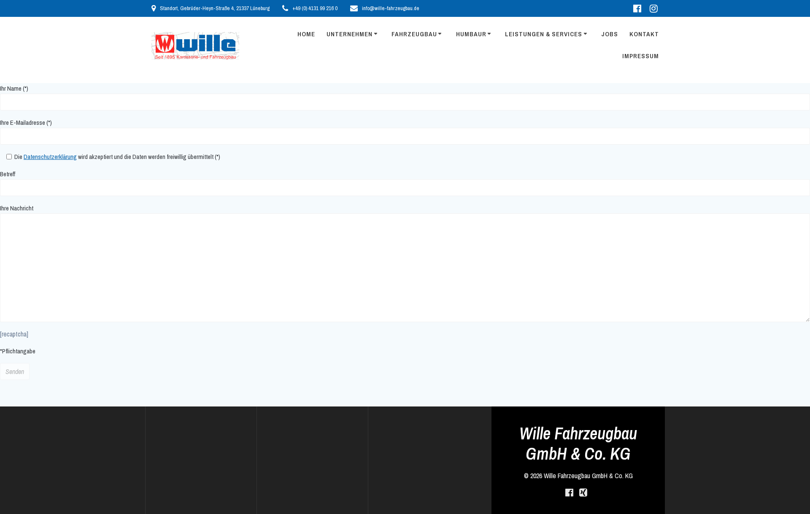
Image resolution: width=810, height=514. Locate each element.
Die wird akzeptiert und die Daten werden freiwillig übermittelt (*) (116, 156)
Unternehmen (350, 34)
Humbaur (471, 34)
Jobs (609, 34)
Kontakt (644, 34)
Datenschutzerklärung (50, 156)
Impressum (640, 55)
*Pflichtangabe (17, 351)
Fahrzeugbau (414, 34)
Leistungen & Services (543, 34)
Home (306, 34)
